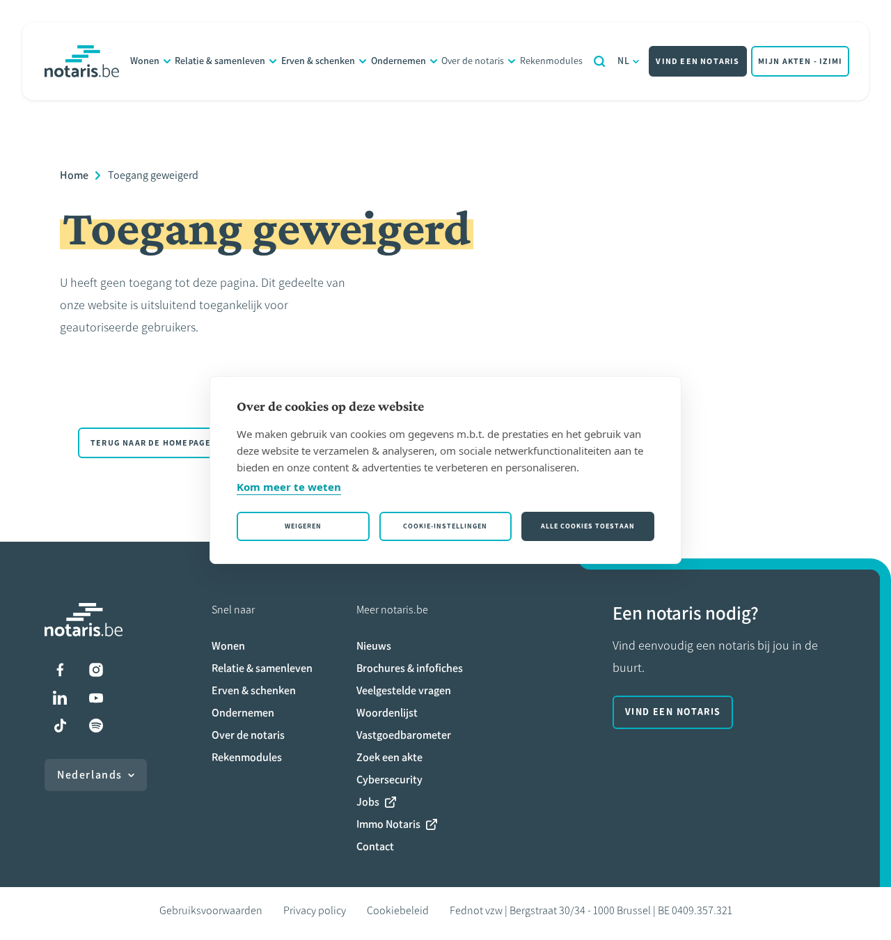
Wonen (144, 61)
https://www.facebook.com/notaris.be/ (60, 670)
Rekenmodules (551, 61)
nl (624, 61)
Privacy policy (314, 910)
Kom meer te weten (289, 487)
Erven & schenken (318, 61)
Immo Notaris (388, 824)
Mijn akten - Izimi (800, 61)
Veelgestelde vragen (403, 690)
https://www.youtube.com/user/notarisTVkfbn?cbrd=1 (96, 698)
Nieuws (373, 645)
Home (74, 175)
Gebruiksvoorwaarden (210, 910)
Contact (375, 846)
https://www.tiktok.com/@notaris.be (60, 725)
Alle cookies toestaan (588, 526)
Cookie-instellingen (445, 526)
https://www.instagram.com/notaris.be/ (96, 670)
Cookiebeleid (398, 910)
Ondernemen (398, 61)
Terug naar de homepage (150, 443)
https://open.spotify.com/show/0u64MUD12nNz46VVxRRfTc (96, 725)
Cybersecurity (389, 779)
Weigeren (303, 526)
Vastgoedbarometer (403, 735)
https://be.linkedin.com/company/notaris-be (60, 698)
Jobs (367, 801)
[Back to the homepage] (82, 61)
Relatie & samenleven (220, 61)
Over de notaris (472, 61)
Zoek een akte (389, 757)
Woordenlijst (387, 712)
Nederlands (90, 774)
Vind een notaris (697, 61)
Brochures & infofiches (409, 668)
